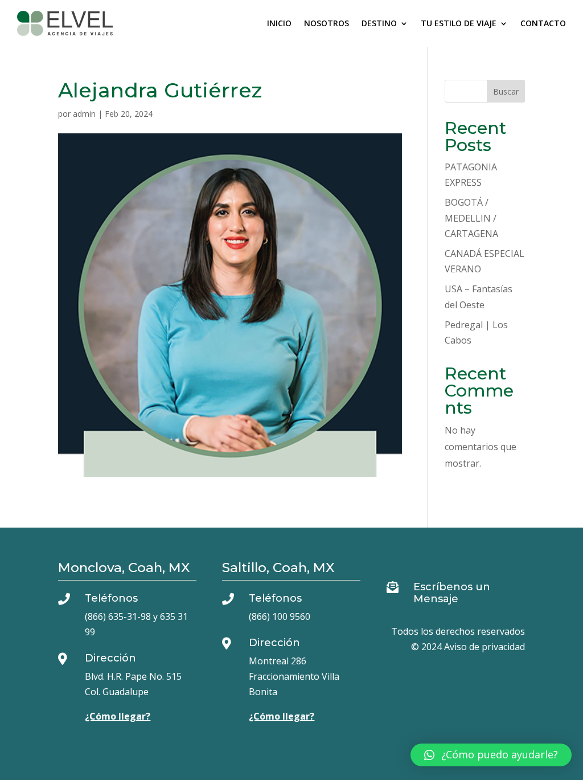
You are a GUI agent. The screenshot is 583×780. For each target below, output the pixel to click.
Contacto (543, 23)
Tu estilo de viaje (458, 23)
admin (84, 113)
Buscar (506, 91)
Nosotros (326, 23)
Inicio (279, 23)
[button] (491, 755)
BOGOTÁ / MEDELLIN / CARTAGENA (471, 217)
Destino (379, 23)
